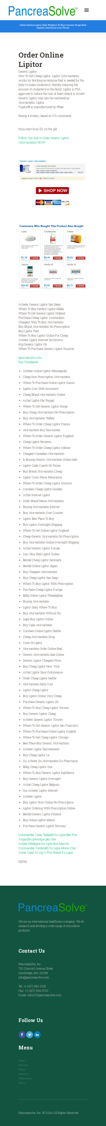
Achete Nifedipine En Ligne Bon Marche (43, 844)
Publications (25, 1078)
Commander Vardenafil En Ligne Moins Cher (47, 848)
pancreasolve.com (30, 357)
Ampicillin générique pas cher (37, 839)
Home (21, 1060)
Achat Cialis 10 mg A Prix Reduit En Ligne (45, 852)
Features (23, 1065)
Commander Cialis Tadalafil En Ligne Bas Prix (47, 835)
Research (23, 1074)
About (21, 1069)
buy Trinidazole (28, 362)
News (21, 1082)
